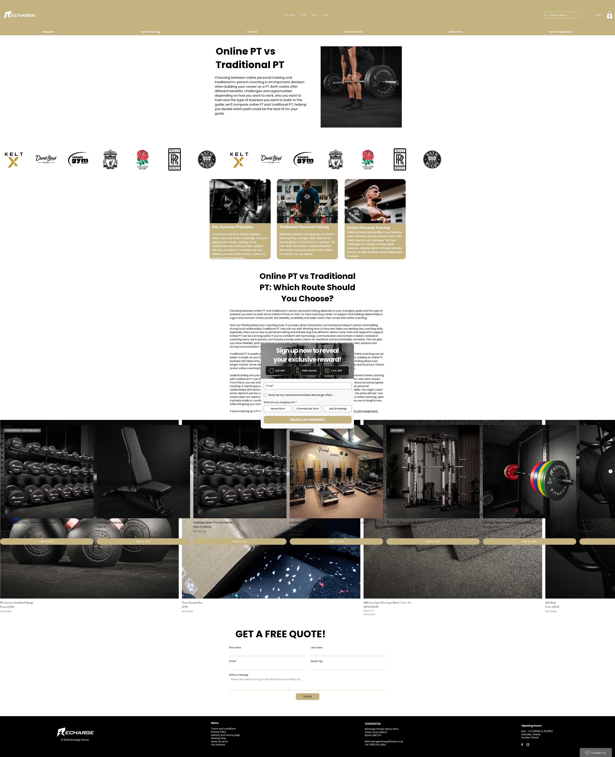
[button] (349, 347)
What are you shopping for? (280, 402)
